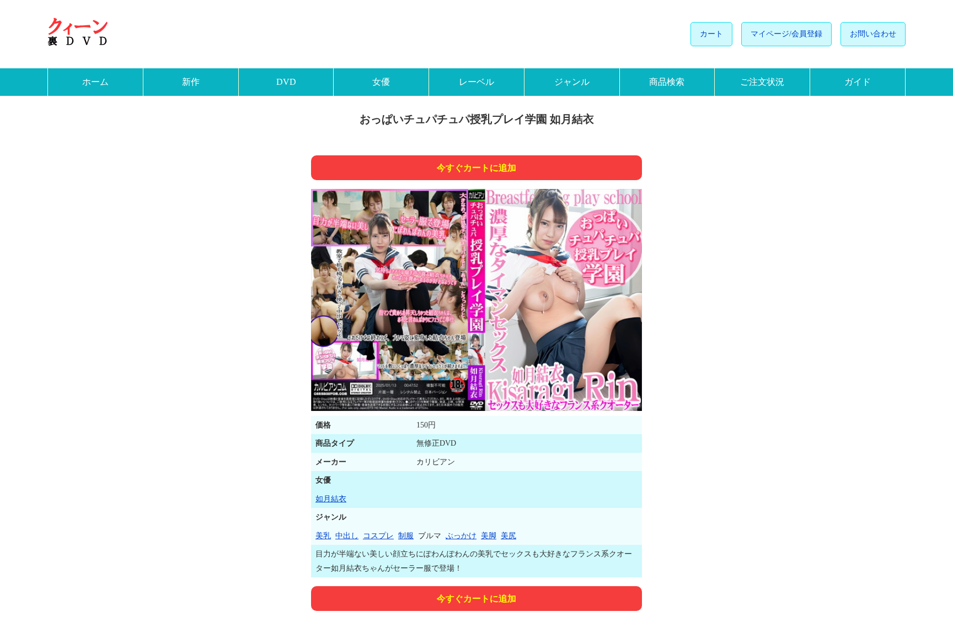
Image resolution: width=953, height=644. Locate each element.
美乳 (323, 536)
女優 (381, 81)
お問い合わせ (873, 34)
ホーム (95, 81)
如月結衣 (330, 499)
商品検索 (666, 81)
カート (711, 34)
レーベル (476, 81)
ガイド (857, 81)
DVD (286, 81)
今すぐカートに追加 (476, 167)
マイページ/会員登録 (786, 34)
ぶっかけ (461, 536)
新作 (191, 81)
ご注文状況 (762, 81)
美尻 (508, 536)
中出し (346, 536)
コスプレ (378, 536)
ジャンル (572, 81)
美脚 (488, 536)
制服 (406, 536)
